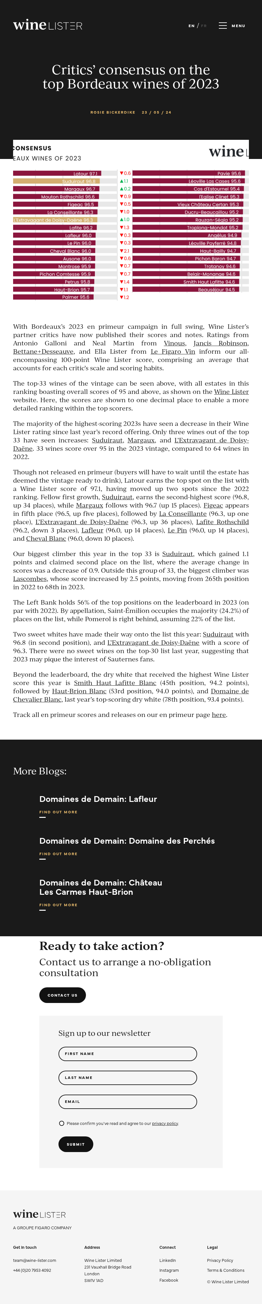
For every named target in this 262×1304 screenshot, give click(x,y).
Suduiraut (107, 440)
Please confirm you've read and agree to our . (123, 1123)
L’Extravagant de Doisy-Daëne (81, 522)
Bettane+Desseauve (43, 351)
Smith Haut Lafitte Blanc (115, 683)
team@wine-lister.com (34, 1260)
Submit (76, 1144)
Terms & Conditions (225, 1270)
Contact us (63, 995)
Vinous (174, 343)
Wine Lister (231, 392)
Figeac (213, 505)
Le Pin (177, 530)
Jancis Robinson (220, 343)
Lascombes (30, 579)
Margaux (141, 440)
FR (204, 25)
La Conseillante (183, 513)
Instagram (169, 1270)
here (219, 715)
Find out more (58, 813)
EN (192, 25)
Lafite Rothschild (222, 522)
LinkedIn (167, 1260)
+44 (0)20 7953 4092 (32, 1270)
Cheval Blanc (46, 538)
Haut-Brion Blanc (79, 691)
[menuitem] (228, 1260)
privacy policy (165, 1123)
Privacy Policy (220, 1260)
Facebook (168, 1280)
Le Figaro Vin (173, 351)
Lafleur (92, 530)
